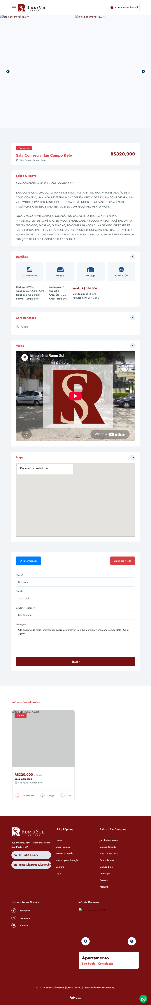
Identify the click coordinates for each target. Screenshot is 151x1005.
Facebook (24, 910)
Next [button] (143, 71)
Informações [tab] (30, 561)
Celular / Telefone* (25, 607)
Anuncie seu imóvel (126, 7)
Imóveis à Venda (64, 853)
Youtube (23, 925)
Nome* (19, 575)
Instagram (24, 918)
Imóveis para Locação (67, 860)
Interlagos (105, 873)
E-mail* (19, 591)
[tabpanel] (75, 622)
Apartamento (95, 958)
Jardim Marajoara (109, 840)
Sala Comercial (24, 779)
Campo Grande (108, 847)
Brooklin (104, 880)
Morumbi (104, 886)
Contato (60, 867)
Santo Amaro (107, 860)
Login (58, 873)
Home (59, 840)
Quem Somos (63, 847)
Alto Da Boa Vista (109, 853)
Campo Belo (106, 867)
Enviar (75, 662)
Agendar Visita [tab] (122, 561)
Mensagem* (22, 624)
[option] (38, 71)
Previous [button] (8, 71)
